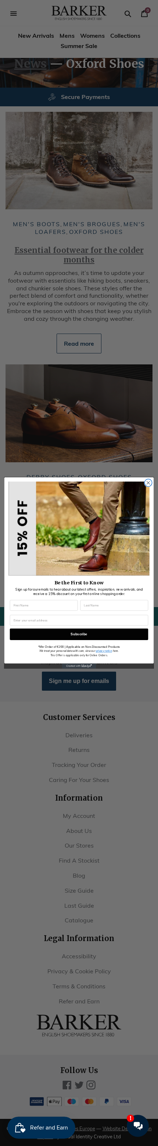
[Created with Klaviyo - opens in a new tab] (79, 666)
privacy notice (104, 651)
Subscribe (79, 634)
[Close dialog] (148, 482)
